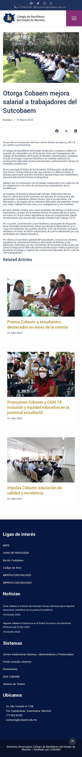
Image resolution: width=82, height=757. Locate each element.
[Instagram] (44, 3)
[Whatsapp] (51, 3)
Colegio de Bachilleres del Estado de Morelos (48, 748)
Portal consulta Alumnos (17, 662)
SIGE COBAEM (11, 677)
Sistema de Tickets (14, 684)
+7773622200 (24, 7)
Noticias (7, 120)
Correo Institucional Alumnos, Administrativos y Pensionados (38, 654)
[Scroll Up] (72, 741)
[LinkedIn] (75, 131)
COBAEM (55, 749)
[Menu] (74, 18)
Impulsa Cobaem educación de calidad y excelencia (34, 490)
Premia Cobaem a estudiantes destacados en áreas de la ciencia (37, 324)
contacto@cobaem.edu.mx (51, 7)
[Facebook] (31, 3)
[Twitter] (38, 3)
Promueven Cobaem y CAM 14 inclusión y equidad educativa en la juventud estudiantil (38, 408)
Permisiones (10, 669)
